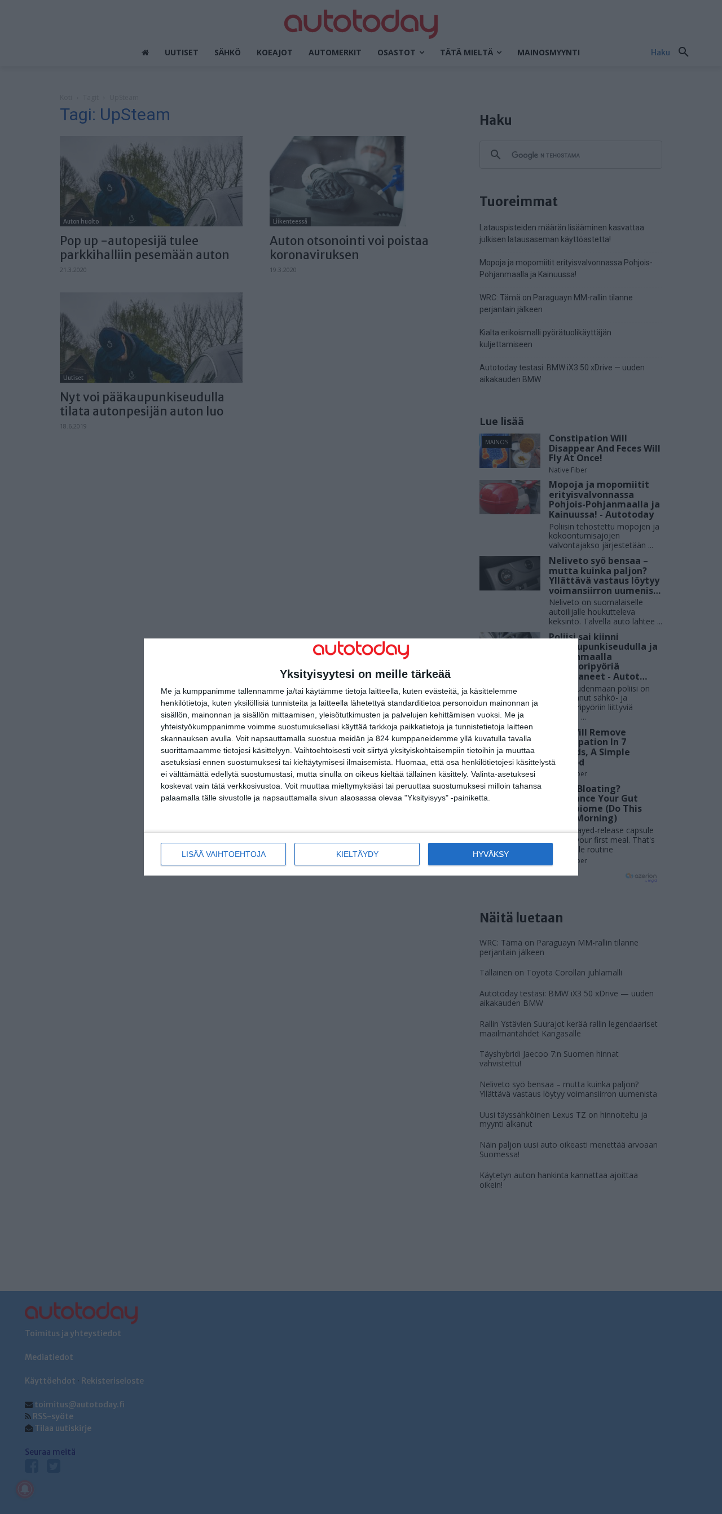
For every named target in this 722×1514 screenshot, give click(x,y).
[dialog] (361, 757)
